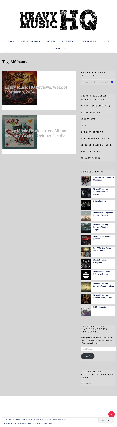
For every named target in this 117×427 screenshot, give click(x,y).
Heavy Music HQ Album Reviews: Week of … (103, 213)
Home (11, 41)
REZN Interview (100, 307)
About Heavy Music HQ (95, 106)
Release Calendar (30, 41)
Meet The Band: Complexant (100, 261)
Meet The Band (89, 41)
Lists (106, 41)
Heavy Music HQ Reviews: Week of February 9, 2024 (36, 89)
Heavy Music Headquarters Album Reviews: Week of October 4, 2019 (35, 133)
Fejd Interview (99, 201)
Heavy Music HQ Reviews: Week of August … (100, 191)
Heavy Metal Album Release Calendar (101, 272)
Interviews (68, 41)
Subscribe (88, 356)
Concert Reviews (92, 132)
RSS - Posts (85, 383)
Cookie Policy (47, 423)
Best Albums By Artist (96, 139)
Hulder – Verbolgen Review (101, 237)
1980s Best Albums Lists (97, 145)
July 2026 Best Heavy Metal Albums (102, 249)
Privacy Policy (91, 158)
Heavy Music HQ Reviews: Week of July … (103, 284)
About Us (58, 49)
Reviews (51, 41)
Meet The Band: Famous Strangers (103, 178)
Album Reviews (90, 112)
